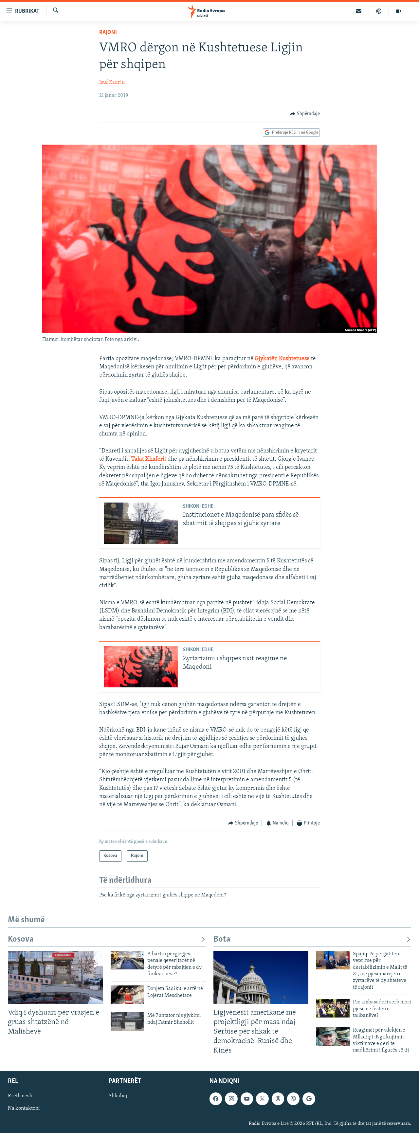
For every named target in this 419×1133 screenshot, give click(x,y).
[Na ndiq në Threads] (278, 1098)
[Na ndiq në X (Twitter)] (262, 1098)
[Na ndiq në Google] (308, 1098)
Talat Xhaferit (148, 459)
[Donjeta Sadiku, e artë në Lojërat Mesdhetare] (127, 994)
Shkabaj (118, 1096)
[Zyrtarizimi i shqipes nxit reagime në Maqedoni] (141, 666)
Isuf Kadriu (112, 82)
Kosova (21, 939)
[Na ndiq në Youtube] (247, 1098)
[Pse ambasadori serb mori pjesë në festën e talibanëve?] (333, 1008)
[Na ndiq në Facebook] (216, 1098)
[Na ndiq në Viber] (293, 1098)
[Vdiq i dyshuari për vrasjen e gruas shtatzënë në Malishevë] (55, 977)
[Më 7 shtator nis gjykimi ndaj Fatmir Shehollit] (127, 1021)
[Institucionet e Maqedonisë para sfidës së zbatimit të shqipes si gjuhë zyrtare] (141, 523)
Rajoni (108, 33)
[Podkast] (379, 11)
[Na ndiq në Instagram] (231, 1098)
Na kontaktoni (24, 1108)
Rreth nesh (20, 1096)
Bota (221, 939)
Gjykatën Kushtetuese (282, 359)
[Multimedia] (399, 11)
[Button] (305, 114)
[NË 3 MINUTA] (359, 11)
